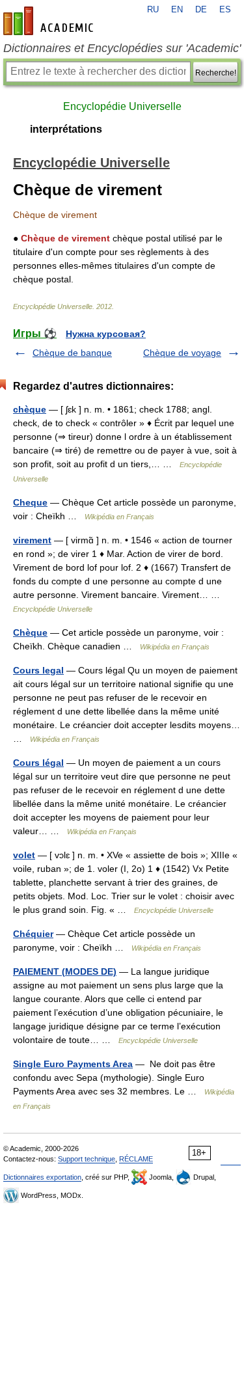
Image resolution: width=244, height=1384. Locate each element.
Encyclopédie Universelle (122, 106)
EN (177, 9)
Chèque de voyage (182, 352)
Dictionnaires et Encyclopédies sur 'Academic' (122, 48)
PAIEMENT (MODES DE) (64, 971)
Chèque (30, 632)
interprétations (66, 129)
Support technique (86, 1159)
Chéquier (33, 934)
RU (153, 9)
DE (201, 9)
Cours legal (38, 670)
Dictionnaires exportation (42, 1177)
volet (24, 855)
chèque (29, 409)
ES (225, 9)
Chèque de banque (72, 352)
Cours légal (38, 762)
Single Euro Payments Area (73, 1064)
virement (32, 540)
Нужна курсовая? (106, 334)
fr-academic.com (50, 21)
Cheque (30, 502)
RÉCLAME (136, 1159)
